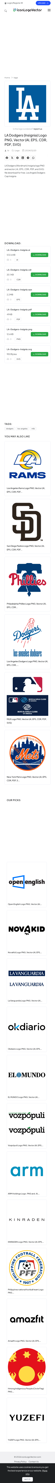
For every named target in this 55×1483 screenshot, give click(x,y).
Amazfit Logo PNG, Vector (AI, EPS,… (24, 1341)
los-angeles (22, 429)
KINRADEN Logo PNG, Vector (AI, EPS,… (26, 1242)
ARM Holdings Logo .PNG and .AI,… (24, 1193)
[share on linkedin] (22, 157)
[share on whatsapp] (33, 157)
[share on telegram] (28, 157)
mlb (33, 429)
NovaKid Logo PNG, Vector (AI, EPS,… (25, 952)
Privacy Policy (20, 1461)
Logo (17, 150)
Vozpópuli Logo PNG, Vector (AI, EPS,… (25, 1145)
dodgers (9, 429)
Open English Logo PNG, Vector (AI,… (25, 904)
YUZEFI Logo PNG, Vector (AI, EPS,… (24, 1440)
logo (16, 78)
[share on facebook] (7, 157)
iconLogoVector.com (31, 1457)
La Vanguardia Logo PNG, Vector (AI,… (25, 1000)
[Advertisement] (27, 44)
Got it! (27, 1479)
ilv (8, 150)
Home (7, 78)
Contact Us (34, 1461)
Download (40, 255)
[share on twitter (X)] (12, 157)
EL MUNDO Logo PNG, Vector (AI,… (23, 1097)
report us (37, 128)
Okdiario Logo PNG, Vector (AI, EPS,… (25, 1049)
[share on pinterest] (17, 157)
